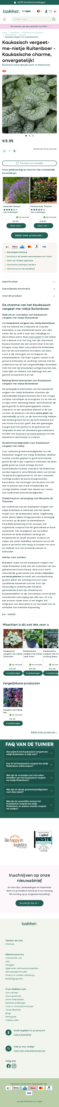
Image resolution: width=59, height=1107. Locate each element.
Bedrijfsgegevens (14, 978)
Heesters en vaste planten (32, 32)
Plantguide (10, 1016)
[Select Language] (39, 12)
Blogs (8, 1013)
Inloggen (9, 965)
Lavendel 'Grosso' (12, 206)
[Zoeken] (54, 19)
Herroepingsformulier (16, 971)
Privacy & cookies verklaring (19, 975)
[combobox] (34, 19)
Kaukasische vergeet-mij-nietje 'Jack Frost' (32, 654)
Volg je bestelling (22, 1034)
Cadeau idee (12, 1020)
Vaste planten (10, 35)
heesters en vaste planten (31, 433)
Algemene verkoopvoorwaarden (21, 968)
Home (4, 32)
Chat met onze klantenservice (29, 1050)
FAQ (7, 961)
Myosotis (22, 35)
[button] (3, 19)
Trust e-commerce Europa (19, 1006)
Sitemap (9, 944)
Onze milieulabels (14, 999)
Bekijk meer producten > (29, 235)
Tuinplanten (14, 32)
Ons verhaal (11, 992)
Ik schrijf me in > (29, 903)
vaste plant (35, 337)
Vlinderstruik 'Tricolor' (41, 206)
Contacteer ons (13, 958)
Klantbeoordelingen (15, 1003)
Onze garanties (13, 996)
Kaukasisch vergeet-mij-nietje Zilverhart (12, 654)
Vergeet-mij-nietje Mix (13, 711)
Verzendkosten (13, 1009)
